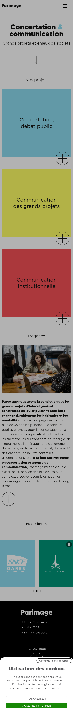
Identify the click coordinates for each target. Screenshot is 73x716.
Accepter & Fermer (36, 705)
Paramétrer (37, 698)
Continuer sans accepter (54, 660)
